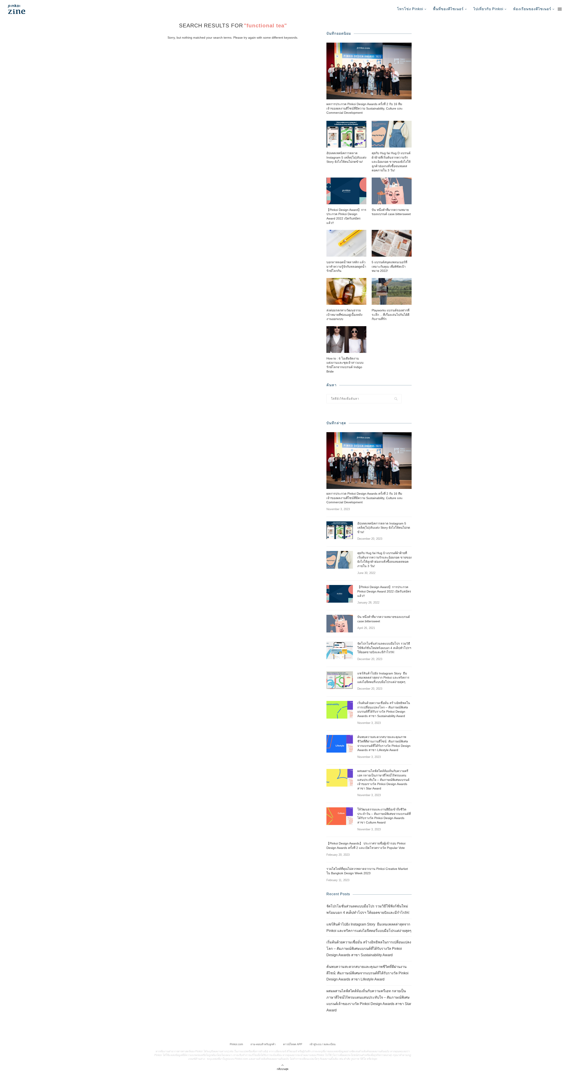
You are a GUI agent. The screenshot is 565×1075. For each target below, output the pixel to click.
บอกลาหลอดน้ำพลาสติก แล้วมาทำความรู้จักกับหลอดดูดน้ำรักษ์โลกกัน (346, 266)
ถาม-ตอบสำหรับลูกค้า (263, 1044)
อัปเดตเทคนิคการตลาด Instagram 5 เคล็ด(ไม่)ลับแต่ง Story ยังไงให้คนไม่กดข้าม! (346, 157)
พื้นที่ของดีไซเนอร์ (448, 9)
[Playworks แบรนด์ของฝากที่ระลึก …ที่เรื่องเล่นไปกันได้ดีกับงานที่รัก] (392, 291)
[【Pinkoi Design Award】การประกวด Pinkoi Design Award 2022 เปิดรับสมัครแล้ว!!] (346, 191)
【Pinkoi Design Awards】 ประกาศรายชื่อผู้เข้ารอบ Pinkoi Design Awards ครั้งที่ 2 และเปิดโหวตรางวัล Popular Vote (365, 846)
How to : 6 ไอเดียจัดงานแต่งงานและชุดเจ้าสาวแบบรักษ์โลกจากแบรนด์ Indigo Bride (344, 365)
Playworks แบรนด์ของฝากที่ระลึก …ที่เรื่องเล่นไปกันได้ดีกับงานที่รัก (390, 314)
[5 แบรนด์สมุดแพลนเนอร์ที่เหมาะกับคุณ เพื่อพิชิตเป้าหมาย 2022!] (392, 243)
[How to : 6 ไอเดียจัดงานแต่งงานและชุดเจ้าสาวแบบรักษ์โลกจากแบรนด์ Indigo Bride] (346, 339)
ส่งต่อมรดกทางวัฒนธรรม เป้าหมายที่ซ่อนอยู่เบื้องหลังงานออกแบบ (344, 314)
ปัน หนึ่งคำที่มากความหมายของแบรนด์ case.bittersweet (391, 212)
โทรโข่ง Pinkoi (410, 9)
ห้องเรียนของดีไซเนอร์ (532, 9)
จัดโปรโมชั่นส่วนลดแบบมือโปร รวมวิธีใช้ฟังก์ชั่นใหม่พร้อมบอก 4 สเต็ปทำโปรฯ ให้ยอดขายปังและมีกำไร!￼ (384, 648)
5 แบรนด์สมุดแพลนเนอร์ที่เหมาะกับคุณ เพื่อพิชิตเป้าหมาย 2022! (389, 266)
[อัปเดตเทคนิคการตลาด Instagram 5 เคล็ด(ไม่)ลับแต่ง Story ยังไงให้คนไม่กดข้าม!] (346, 134)
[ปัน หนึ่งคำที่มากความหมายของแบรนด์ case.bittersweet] (392, 191)
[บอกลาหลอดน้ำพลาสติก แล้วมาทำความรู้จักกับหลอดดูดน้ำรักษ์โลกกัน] (346, 243)
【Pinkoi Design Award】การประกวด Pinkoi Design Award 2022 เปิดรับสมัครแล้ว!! (346, 216)
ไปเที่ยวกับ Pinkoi (488, 9)
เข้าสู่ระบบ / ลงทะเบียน (322, 1044)
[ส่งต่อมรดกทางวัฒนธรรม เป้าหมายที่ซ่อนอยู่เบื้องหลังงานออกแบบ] (346, 291)
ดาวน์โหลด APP (292, 1044)
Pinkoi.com (236, 1044)
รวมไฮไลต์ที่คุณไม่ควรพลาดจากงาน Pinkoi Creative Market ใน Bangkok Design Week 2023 (367, 871)
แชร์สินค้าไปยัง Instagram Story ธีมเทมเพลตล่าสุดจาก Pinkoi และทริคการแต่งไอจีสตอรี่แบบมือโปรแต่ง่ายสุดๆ (383, 678)
